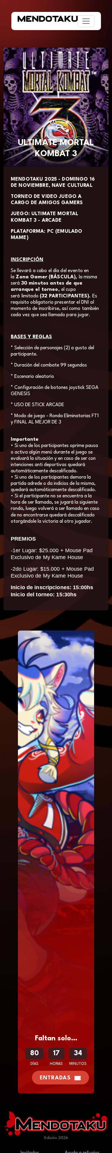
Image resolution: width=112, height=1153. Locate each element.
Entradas (55, 1078)
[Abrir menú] (86, 21)
